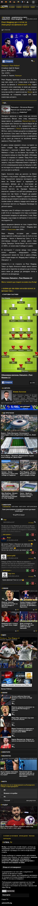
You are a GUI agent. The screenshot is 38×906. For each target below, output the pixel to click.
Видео (33, 7)
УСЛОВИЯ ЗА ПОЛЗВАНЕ (10, 835)
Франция (18, 75)
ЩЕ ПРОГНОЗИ (8, 413)
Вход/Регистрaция (19, 515)
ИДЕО (3, 635)
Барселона (12, 229)
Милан (29, 92)
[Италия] (10, 2)
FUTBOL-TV (6, 758)
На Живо (12, 7)
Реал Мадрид (14, 65)
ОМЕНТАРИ (5, 752)
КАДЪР (4, 805)
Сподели (9, 61)
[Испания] (6, 2)
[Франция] (23, 2)
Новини (19, 7)
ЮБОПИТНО (6, 756)
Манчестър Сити (28, 121)
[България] (19, 2)
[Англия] (2, 2)
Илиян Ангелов (19, 392)
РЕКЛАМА (32, 835)
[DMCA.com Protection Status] (8, 892)
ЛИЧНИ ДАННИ (23, 835)
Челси (18, 128)
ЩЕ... (4, 103)
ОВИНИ (5, 588)
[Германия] (14, 2)
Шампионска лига (24, 84)
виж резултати (31, 800)
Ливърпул (4, 65)
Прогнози (26, 7)
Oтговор (31, 522)
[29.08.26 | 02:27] (5, 109)
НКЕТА (4, 781)
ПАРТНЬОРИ (7, 838)
